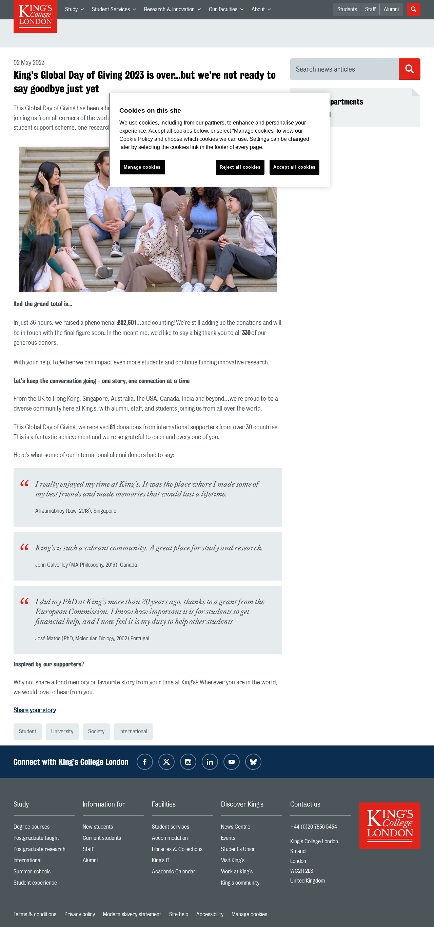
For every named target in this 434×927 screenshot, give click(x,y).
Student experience (44, 884)
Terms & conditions (35, 914)
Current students (113, 839)
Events (251, 839)
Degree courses (44, 828)
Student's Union (251, 851)
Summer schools (44, 873)
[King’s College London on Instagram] (188, 762)
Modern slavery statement (132, 914)
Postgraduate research (44, 851)
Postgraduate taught (44, 839)
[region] (219, 140)
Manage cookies (249, 914)
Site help (178, 914)
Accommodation (182, 839)
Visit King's (251, 862)
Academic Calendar (182, 873)
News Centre (251, 828)
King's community (251, 884)
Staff (370, 9)
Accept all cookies (294, 167)
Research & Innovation (174, 11)
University (62, 731)
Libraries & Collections (182, 851)
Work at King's (251, 873)
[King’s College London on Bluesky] (253, 762)
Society (96, 731)
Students (347, 9)
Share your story (35, 710)
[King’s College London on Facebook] (145, 762)
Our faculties (228, 11)
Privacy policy (79, 914)
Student (27, 731)
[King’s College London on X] (166, 762)
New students (113, 828)
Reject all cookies (240, 167)
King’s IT (182, 862)
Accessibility (209, 914)
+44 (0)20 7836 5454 (313, 827)
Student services (182, 828)
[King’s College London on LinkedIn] (210, 762)
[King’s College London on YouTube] (231, 762)
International (133, 731)
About (263, 11)
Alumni (391, 9)
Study (76, 11)
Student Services (116, 11)
